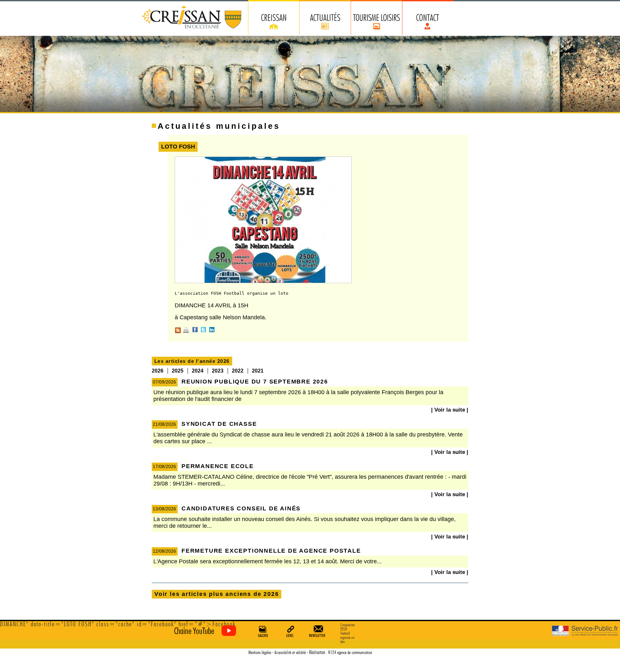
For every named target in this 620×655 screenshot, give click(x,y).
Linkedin (211, 329)
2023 (217, 371)
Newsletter (318, 631)
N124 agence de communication (350, 652)
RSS (178, 330)
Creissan (192, 18)
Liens (290, 631)
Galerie (262, 631)
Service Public (585, 631)
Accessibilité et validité (290, 652)
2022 (237, 371)
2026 (157, 371)
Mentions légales (259, 652)
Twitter (203, 329)
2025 (177, 371)
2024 (197, 371)
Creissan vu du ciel (204, 631)
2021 (258, 371)
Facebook (195, 329)
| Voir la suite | (449, 410)
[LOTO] (263, 281)
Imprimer (186, 330)
